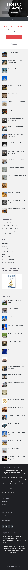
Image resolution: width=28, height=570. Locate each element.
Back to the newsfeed (14, 37)
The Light (4, 518)
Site (4, 564)
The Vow (4, 515)
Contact (8, 566)
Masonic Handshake (7, 251)
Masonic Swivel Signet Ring (9, 225)
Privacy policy (14, 566)
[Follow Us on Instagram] (9, 526)
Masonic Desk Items (7, 223)
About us (23, 564)
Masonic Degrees (7, 249)
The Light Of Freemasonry (9, 257)
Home (20, 566)
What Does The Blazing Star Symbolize (12, 231)
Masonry (4, 509)
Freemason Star (6, 233)
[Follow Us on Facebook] (3, 526)
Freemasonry (5, 243)
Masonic (4, 246)
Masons (4, 254)
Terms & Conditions (15, 564)
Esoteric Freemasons (15, 560)
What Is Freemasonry (8, 262)
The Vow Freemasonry (8, 259)
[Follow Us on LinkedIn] (12, 526)
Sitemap (8, 564)
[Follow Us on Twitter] (6, 526)
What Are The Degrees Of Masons (11, 228)
